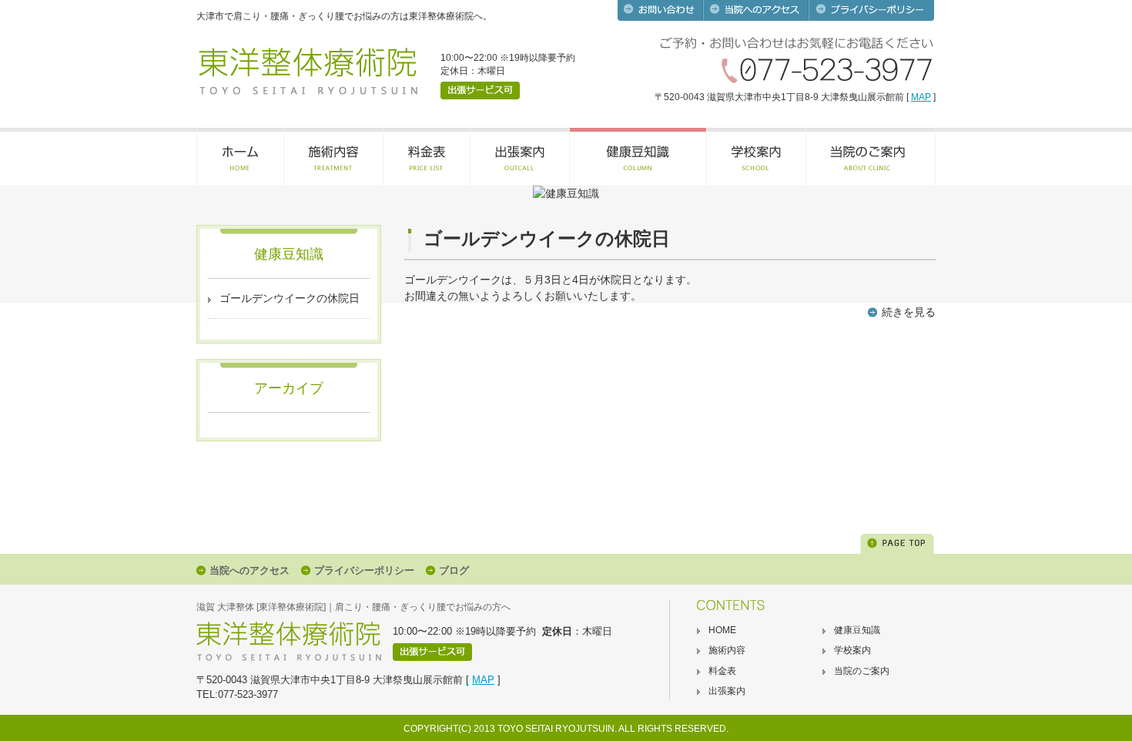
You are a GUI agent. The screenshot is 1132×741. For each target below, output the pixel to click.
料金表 (722, 671)
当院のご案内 (861, 671)
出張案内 (726, 691)
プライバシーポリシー (364, 570)
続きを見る (909, 312)
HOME (722, 630)
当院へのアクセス (249, 570)
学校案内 (852, 650)
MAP (921, 97)
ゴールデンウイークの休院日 (289, 298)
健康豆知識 (857, 630)
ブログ (454, 570)
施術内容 (726, 650)
